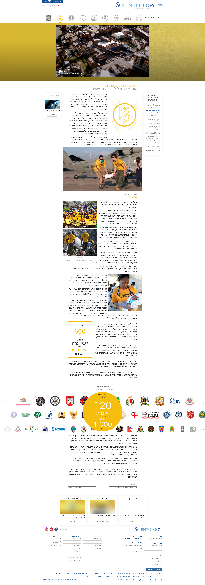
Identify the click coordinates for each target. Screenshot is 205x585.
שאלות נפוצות (158, 564)
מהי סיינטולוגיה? (101, 12)
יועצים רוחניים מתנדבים (153, 110)
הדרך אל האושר (77, 539)
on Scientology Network (133, 537)
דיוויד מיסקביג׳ (111, 573)
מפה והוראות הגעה (54, 545)
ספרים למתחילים (97, 539)
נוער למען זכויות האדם (108, 576)
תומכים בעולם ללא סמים (139, 576)
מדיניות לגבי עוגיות (64, 580)
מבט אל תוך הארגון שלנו (155, 539)
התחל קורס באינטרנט (99, 573)
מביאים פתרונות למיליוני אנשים (153, 147)
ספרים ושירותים (58, 12)
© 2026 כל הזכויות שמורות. (140, 580)
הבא (70, 485)
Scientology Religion (139, 573)
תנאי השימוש (55, 580)
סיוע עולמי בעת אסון (154, 124)
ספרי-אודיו (99, 542)
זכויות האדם (78, 554)
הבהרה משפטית (47, 580)
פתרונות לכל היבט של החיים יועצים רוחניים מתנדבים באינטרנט (153, 142)
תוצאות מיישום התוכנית (153, 151)
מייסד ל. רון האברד (157, 546)
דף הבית (157, 12)
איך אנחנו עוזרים (80, 12)
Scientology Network (124, 573)
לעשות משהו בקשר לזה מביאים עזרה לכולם (153, 133)
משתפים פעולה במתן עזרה (153, 116)
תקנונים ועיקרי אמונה (156, 558)
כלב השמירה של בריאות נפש (73, 557)
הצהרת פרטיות (73, 580)
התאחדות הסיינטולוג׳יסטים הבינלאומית (59, 573)
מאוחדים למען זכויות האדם (123, 576)
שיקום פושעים (77, 545)
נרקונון (149, 576)
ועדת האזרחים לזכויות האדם (94, 576)
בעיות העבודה (138, 548)
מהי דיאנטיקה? (158, 552)
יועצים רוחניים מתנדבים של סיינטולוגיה (125, 488)
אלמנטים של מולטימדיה (75, 488)
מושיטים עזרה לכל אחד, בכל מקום (153, 120)
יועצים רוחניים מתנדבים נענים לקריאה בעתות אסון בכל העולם (153, 128)
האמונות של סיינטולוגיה (155, 549)
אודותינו (140, 12)
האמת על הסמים (76, 551)
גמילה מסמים (77, 548)
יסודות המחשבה (137, 551)
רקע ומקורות (158, 555)
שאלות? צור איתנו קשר (53, 539)
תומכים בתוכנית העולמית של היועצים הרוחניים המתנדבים (154, 106)
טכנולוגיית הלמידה (76, 542)
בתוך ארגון (159, 561)
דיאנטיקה (150, 573)
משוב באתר (56, 542)
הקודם (133, 485)
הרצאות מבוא (98, 545)
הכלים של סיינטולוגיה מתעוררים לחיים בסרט (153, 137)
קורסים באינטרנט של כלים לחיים (133, 545)
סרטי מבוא (99, 548)
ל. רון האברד (122, 12)
